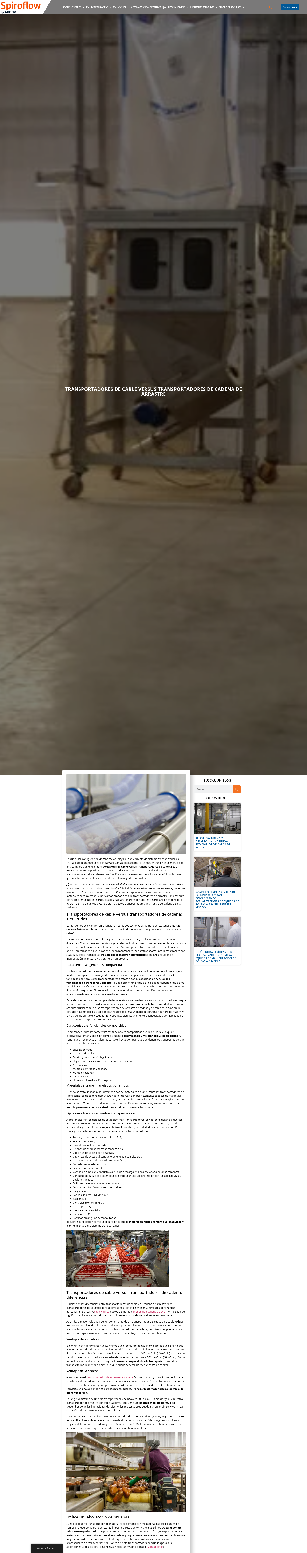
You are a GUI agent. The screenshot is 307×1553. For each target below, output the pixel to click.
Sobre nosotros (72, 7)
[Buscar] (237, 789)
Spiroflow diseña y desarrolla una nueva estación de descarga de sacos (213, 843)
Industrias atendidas (202, 7)
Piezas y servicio (176, 7)
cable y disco (102, 1311)
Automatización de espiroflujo (148, 7)
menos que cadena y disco (149, 1311)
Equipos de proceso (97, 7)
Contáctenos (155, 1547)
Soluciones (119, 7)
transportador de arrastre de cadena (110, 1377)
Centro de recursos (230, 7)
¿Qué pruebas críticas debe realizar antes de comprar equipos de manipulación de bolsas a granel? (216, 956)
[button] (270, 7)
